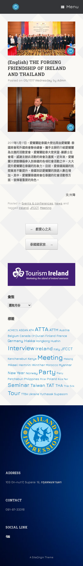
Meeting (45, 208)
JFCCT (34, 208)
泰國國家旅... (41, 244)
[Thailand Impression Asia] (15, 7)
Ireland (24, 208)
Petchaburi (15, 379)
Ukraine (34, 394)
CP (33, 336)
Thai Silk (69, 386)
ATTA (41, 329)
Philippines (31, 379)
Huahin (55, 341)
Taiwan (37, 385)
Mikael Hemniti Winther (26, 365)
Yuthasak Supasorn (54, 394)
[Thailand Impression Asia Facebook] (6, 536)
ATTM (53, 330)
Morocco (52, 365)
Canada (25, 336)
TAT (50, 385)
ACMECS (13, 330)
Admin (61, 80)
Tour (14, 393)
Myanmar (65, 365)
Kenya (32, 358)
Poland (52, 379)
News (58, 203)
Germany (15, 341)
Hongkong (43, 341)
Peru (60, 373)
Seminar (18, 385)
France (61, 336)
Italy (57, 349)
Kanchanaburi (17, 358)
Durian (39, 336)
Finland (50, 336)
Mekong (68, 359)
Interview (21, 348)
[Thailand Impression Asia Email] (8, 536)
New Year (16, 373)
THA (59, 385)
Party (47, 372)
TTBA (24, 394)
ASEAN (23, 330)
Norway (32, 373)
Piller (43, 379)
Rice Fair (63, 379)
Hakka (29, 341)
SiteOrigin (38, 557)
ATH (31, 330)
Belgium (13, 336)
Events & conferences (37, 203)
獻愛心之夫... (41, 229)
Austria (64, 330)
